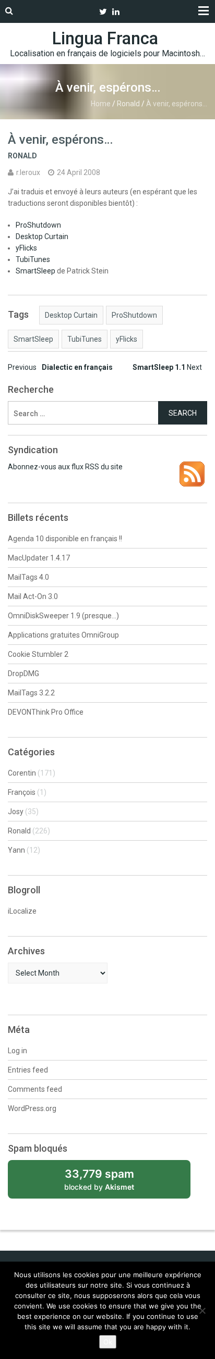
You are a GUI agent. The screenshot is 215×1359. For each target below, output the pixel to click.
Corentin (22, 773)
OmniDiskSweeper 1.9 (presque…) (63, 616)
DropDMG (23, 673)
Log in (17, 1050)
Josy (15, 811)
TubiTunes (33, 259)
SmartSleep (35, 271)
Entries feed (28, 1070)
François (21, 792)
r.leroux (28, 172)
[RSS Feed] (192, 467)
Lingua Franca (105, 38)
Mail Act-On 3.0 (33, 596)
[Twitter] (103, 12)
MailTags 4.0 (28, 577)
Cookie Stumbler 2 (38, 654)
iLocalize (22, 911)
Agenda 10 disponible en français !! (65, 538)
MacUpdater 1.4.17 (39, 558)
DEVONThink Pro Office (45, 712)
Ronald (128, 103)
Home (101, 103)
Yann (16, 850)
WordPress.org (32, 1108)
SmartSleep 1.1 (167, 367)
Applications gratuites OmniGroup (63, 635)
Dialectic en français (60, 367)
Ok (107, 1342)
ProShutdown (38, 225)
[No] (202, 1310)
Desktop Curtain (42, 236)
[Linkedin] (116, 12)
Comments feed (35, 1089)
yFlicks (26, 248)
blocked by (111, 1182)
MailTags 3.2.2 (31, 693)
